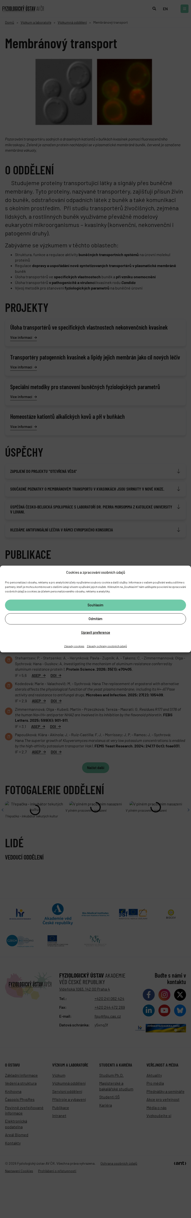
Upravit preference (95, 632)
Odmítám (95, 619)
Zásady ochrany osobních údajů (107, 646)
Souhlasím (95, 605)
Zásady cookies (74, 646)
